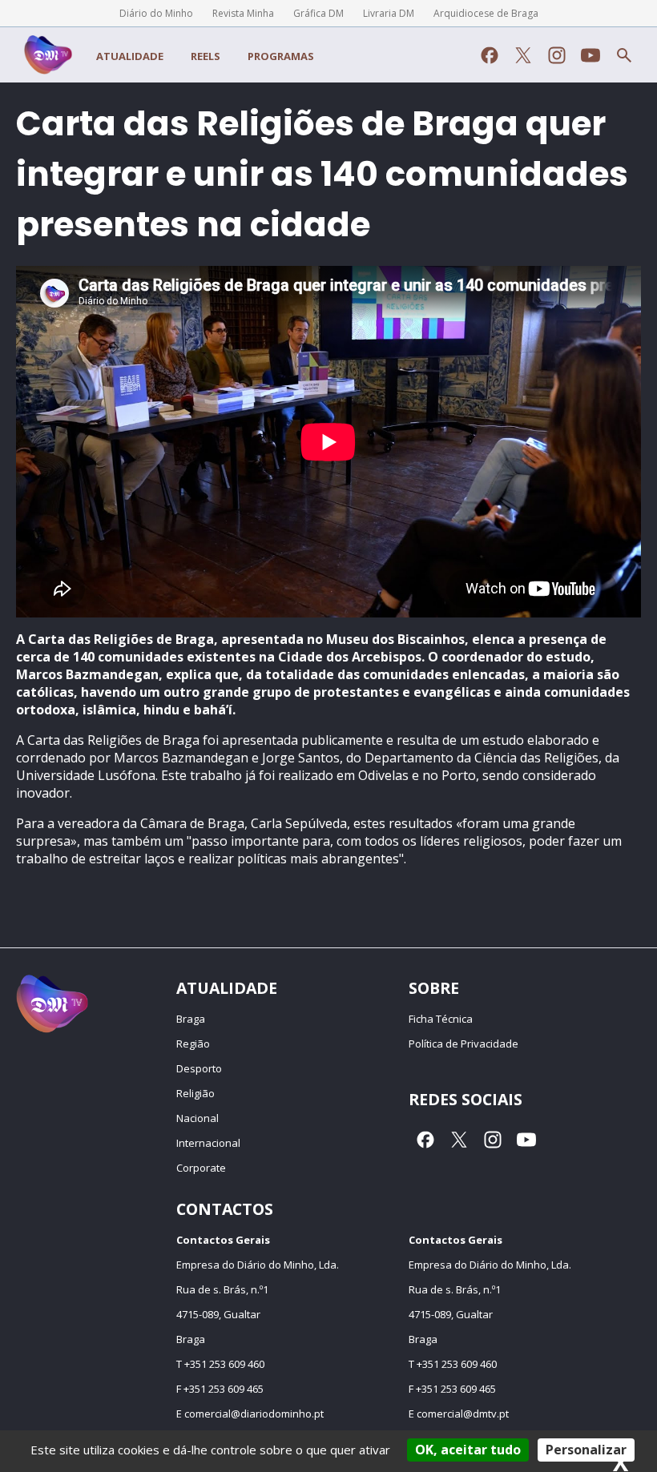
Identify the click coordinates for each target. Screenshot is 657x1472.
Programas (281, 56)
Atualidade (129, 56)
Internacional (208, 1143)
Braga (190, 1018)
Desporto (199, 1068)
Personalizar (586, 1449)
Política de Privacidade (463, 1043)
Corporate (201, 1167)
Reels (205, 56)
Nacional (197, 1118)
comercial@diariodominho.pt (254, 1413)
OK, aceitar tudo (468, 1449)
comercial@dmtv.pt (463, 1413)
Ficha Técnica (441, 1018)
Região (193, 1043)
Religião (195, 1093)
